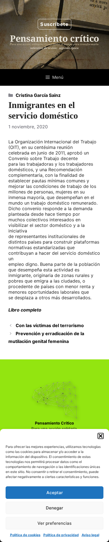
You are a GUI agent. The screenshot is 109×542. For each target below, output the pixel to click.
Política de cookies (25, 535)
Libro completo (24, 310)
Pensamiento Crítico (54, 423)
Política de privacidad (61, 535)
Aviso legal (90, 535)
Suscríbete (54, 24)
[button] (100, 436)
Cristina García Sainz (38, 95)
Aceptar (54, 492)
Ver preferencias (54, 523)
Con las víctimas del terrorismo (50, 325)
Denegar (54, 508)
